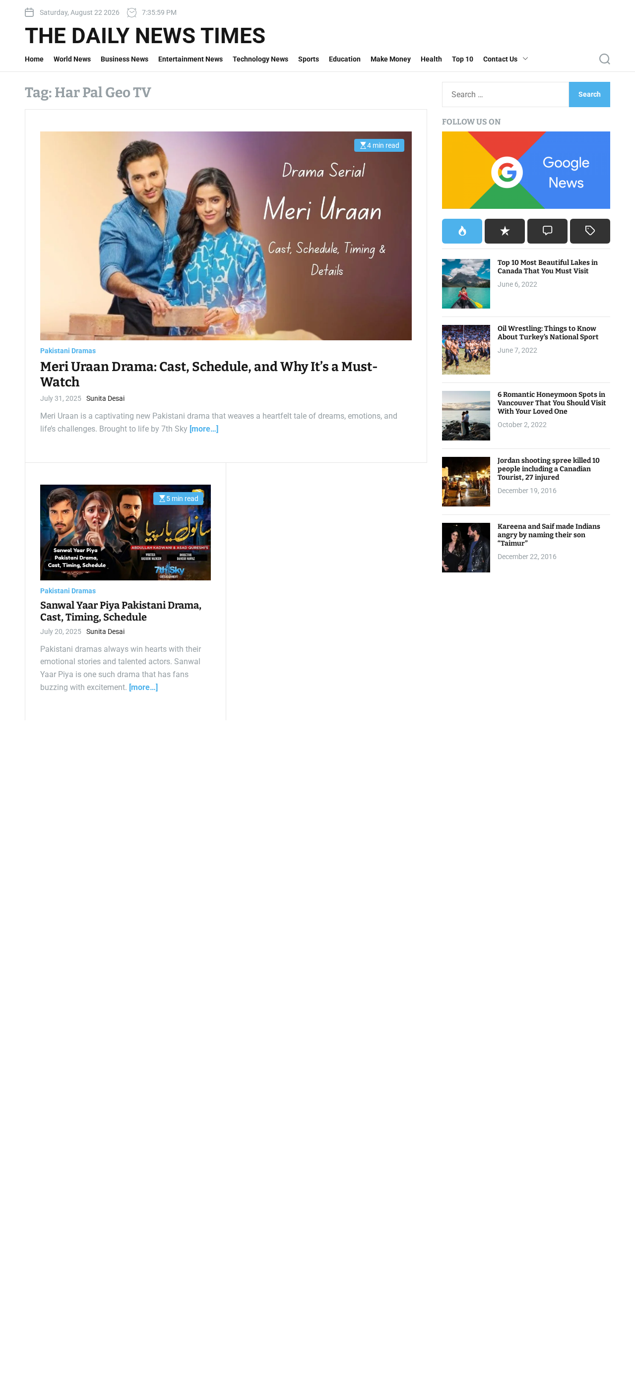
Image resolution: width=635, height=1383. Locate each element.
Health (431, 59)
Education (345, 59)
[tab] (462, 231)
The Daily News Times (145, 36)
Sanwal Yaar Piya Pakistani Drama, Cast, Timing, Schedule (120, 611)
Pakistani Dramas (68, 350)
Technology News (260, 59)
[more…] (204, 429)
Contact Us (500, 59)
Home (34, 59)
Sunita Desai (105, 398)
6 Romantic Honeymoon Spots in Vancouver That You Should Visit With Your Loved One (552, 403)
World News (72, 59)
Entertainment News (190, 59)
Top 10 (462, 59)
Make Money (391, 59)
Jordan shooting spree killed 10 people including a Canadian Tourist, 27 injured (549, 469)
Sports (308, 59)
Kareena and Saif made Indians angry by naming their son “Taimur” (549, 535)
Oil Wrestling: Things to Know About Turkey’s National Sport (548, 332)
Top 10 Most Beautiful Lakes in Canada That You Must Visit (548, 266)
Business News (124, 59)
